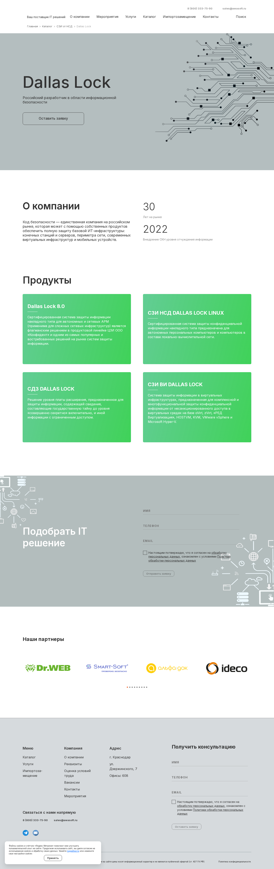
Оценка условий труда (77, 773)
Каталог (149, 17)
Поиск (241, 17)
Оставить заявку (53, 118)
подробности (73, 851)
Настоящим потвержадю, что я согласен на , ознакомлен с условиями (189, 556)
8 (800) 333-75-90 (199, 8)
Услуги (130, 17)
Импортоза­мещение (179, 17)
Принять (53, 858)
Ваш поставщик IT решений (46, 17)
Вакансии (72, 782)
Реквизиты (73, 764)
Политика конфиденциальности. (234, 861)
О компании (79, 17)
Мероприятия (107, 17)
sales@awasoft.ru (234, 8)
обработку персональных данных (201, 805)
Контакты (210, 17)
